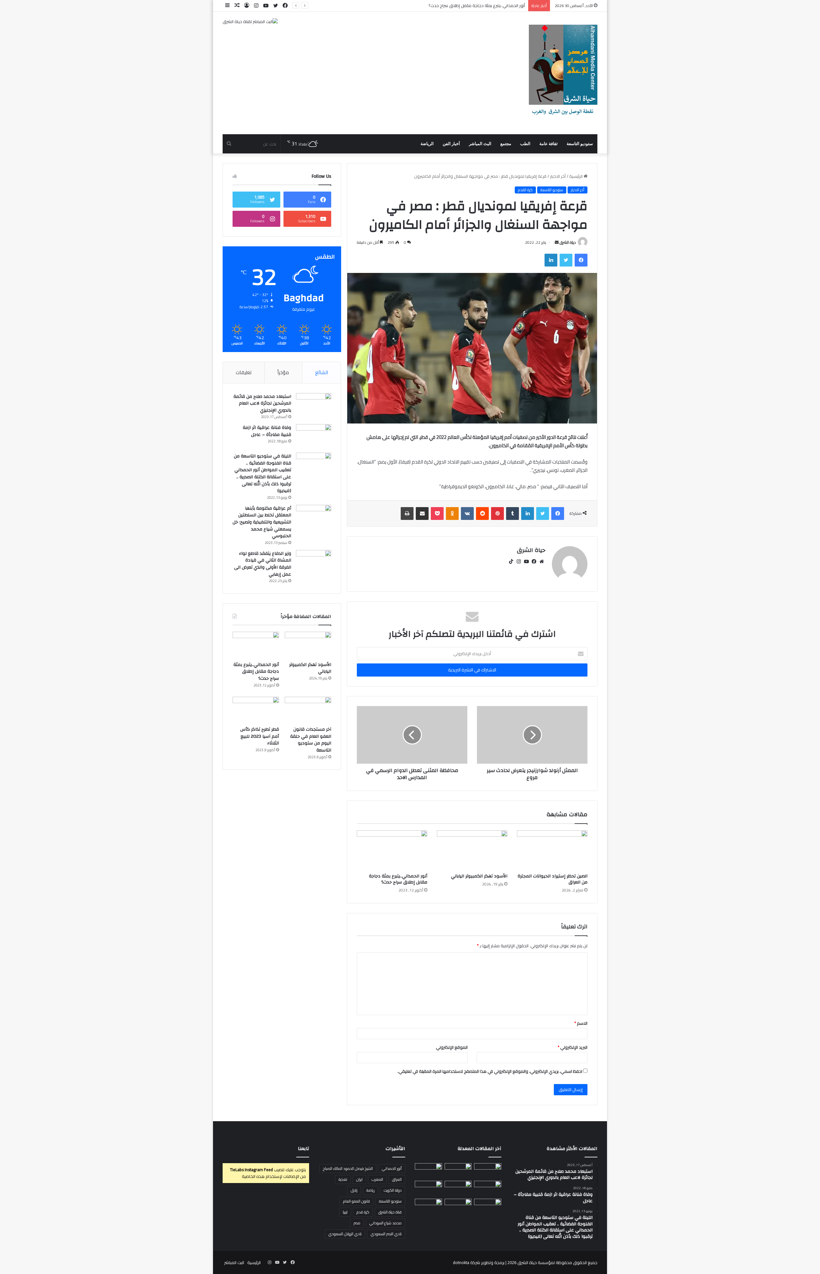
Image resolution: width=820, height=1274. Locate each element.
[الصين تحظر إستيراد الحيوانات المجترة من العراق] (552, 850)
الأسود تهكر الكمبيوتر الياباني (479, 876)
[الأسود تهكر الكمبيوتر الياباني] (472, 850)
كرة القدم (525, 189)
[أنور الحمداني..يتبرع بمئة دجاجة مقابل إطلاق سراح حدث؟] (392, 850)
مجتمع (505, 144)
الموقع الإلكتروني (452, 1047)
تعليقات (243, 372)
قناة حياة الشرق (390, 1212)
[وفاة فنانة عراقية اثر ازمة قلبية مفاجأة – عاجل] (313, 436)
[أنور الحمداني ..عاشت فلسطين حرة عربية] (487, 1206)
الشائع (321, 372)
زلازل (354, 1190)
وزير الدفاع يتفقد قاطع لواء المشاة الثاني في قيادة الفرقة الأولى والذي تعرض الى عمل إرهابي (262, 564)
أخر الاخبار (558, 176)
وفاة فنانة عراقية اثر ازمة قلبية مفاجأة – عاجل (267, 431)
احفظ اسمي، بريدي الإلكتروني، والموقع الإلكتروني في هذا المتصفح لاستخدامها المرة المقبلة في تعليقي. (490, 1071)
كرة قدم (363, 1212)
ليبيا (345, 1212)
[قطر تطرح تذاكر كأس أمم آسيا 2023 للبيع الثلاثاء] (256, 710)
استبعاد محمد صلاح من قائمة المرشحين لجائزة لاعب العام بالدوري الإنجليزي (262, 403)
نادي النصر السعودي (386, 1233)
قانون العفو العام (356, 1201)
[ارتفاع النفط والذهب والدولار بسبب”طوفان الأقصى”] (428, 1206)
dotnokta (461, 1262)
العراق (397, 1179)
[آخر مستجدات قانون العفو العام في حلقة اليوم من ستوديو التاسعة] (308, 710)
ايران (359, 1179)
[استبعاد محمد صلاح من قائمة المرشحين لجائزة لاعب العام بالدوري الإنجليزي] (313, 405)
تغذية (343, 1179)
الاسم (580, 1023)
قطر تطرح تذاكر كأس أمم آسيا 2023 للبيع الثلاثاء (259, 736)
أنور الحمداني (392, 1168)
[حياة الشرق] (563, 73)
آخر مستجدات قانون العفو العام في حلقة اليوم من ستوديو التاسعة (310, 739)
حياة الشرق (568, 242)
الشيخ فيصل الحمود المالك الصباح (348, 1168)
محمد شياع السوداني (385, 1223)
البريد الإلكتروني (572, 1047)
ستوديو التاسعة (580, 144)
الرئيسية (576, 176)
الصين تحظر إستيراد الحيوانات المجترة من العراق (552, 879)
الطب (525, 144)
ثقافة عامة (548, 144)
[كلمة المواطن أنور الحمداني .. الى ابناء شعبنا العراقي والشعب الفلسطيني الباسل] (458, 1206)
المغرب (377, 1179)
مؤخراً (283, 372)
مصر (357, 1223)
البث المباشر (480, 144)
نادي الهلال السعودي (345, 1233)
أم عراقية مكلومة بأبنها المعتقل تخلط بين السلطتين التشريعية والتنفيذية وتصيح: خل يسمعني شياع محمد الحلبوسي (262, 522)
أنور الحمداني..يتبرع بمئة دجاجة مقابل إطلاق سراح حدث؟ (398, 879)
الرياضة (427, 144)
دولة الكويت (393, 1190)
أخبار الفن (451, 144)
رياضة (370, 1190)
